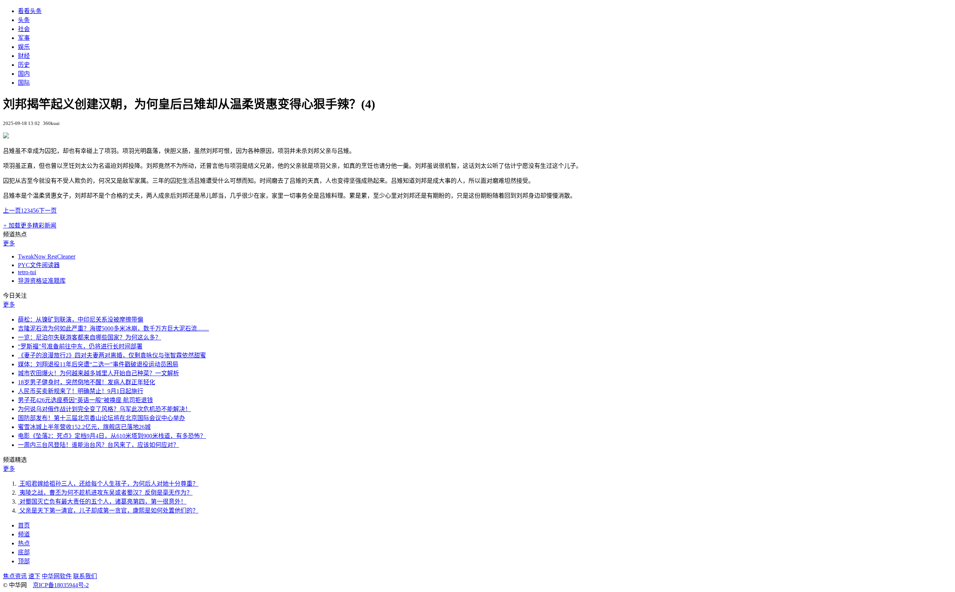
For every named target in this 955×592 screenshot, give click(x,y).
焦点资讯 (15, 576)
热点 (24, 543)
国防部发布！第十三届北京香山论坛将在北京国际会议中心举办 (101, 418)
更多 (9, 243)
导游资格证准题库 (42, 281)
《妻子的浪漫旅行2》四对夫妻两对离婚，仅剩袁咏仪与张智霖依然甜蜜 (112, 355)
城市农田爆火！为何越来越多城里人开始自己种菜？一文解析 (98, 373)
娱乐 (24, 47)
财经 (24, 56)
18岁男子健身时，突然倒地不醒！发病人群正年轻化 (86, 382)
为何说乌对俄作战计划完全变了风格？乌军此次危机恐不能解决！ (104, 409)
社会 (24, 29)
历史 (24, 65)
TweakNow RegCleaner (46, 256)
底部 (24, 552)
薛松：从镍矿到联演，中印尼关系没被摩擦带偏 (80, 319)
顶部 (24, 561)
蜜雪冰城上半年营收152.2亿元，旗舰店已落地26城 (84, 427)
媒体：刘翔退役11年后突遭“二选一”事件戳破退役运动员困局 (98, 364)
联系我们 (85, 576)
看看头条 (30, 11)
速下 (34, 576)
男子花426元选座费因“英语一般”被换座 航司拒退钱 (85, 400)
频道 (24, 534)
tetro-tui (27, 272)
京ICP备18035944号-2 (61, 585)
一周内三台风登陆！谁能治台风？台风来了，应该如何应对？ (98, 445)
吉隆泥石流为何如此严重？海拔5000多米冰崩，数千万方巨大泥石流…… (113, 328)
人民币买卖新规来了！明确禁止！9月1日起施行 (80, 391)
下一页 (48, 210)
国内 (24, 74)
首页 (24, 525)
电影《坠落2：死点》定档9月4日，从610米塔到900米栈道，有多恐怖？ (112, 436)
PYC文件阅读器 (39, 265)
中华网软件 (57, 576)
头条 (24, 20)
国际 (24, 82)
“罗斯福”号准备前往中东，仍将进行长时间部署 (80, 346)
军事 (24, 38)
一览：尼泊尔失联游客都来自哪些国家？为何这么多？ (89, 337)
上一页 (12, 210)
